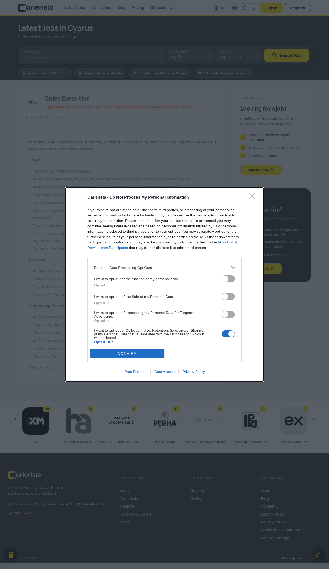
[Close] (253, 198)
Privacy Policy (193, 371)
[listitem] (164, 267)
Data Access (164, 371)
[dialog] (164, 284)
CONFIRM (127, 353)
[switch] (228, 278)
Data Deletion (135, 371)
